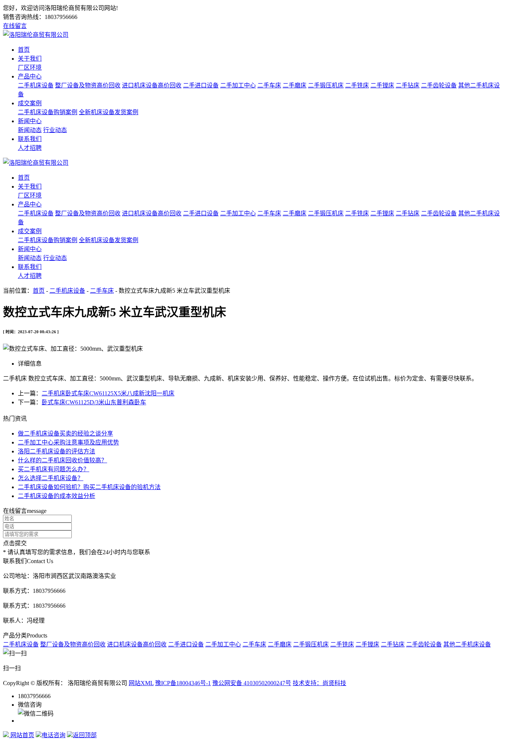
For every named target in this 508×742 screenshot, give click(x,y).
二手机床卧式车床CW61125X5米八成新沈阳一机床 (108, 393)
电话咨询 (53, 735)
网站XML (141, 683)
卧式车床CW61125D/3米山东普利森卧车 (94, 402)
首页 (24, 49)
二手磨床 (294, 85)
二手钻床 (407, 85)
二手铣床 (357, 85)
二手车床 (269, 85)
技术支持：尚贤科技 (319, 683)
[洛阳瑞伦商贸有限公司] (35, 35)
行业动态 (55, 130)
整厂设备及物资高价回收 (87, 85)
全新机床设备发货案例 (108, 112)
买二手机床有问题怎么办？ (53, 469)
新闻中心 (30, 121)
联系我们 (30, 139)
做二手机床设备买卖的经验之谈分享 (65, 433)
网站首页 (21, 735)
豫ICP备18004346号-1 (183, 683)
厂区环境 (30, 67)
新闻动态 (30, 130)
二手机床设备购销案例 (47, 112)
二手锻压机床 (326, 85)
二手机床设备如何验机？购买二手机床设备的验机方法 (89, 487)
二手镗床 (382, 85)
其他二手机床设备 (467, 644)
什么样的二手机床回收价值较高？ (62, 460)
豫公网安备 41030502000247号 (251, 683)
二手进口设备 (201, 85)
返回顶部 (85, 735)
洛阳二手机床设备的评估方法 (56, 451)
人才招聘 (30, 148)
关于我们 (30, 58)
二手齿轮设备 (439, 85)
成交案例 (30, 103)
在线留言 (15, 26)
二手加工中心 (238, 85)
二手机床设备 (36, 85)
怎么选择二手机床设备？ (50, 478)
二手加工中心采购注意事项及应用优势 (68, 442)
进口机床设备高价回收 (151, 85)
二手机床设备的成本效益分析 (56, 496)
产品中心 (30, 76)
